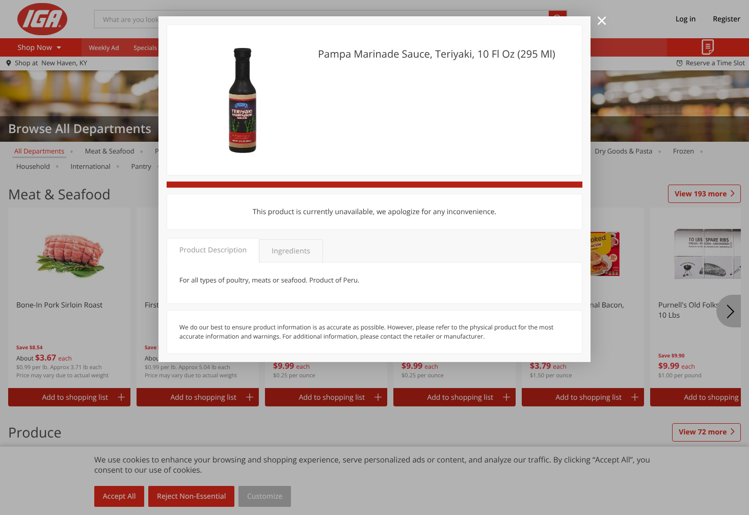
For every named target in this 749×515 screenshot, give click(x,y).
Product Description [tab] (213, 250)
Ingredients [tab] (291, 251)
